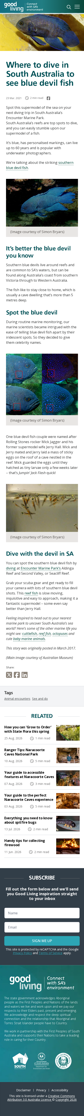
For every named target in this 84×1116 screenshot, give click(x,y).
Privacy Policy (22, 953)
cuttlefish (29, 633)
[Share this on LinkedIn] (25, 675)
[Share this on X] (10, 675)
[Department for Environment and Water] (41, 1060)
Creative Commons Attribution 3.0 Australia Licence (41, 1098)
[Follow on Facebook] (48, 98)
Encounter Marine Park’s (41, 568)
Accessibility (59, 1090)
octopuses (60, 633)
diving (11, 568)
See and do (40, 699)
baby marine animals (29, 638)
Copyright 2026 (66, 1100)
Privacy (41, 1090)
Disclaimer (23, 1090)
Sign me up (42, 940)
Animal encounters (17, 699)
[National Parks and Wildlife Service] (63, 1060)
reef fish (31, 593)
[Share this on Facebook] (18, 675)
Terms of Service (50, 953)
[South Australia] (20, 1060)
